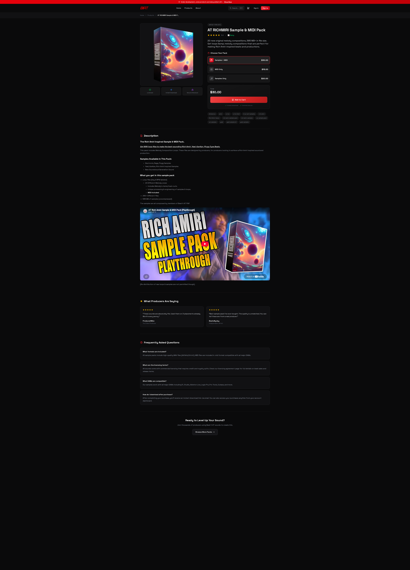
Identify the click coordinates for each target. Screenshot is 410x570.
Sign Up (265, 8)
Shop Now (228, 2)
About (198, 8)
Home (178, 8)
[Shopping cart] (248, 8)
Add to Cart (240, 99)
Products (188, 8)
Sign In (256, 8)
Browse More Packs (203, 432)
